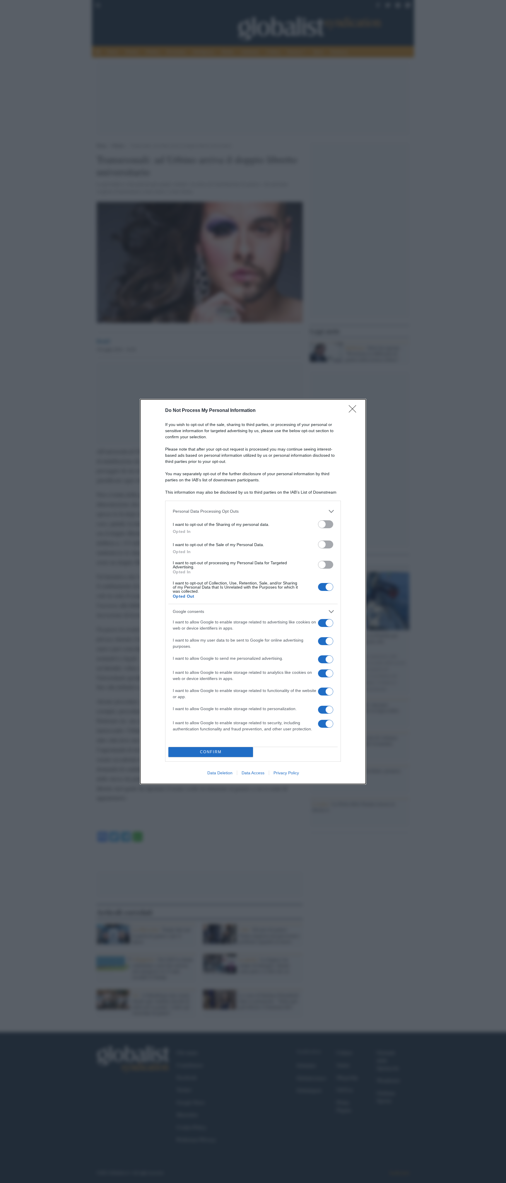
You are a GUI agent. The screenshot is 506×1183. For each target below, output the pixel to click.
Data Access (253, 773)
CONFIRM (211, 752)
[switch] (325, 524)
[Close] (354, 410)
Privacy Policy (286, 773)
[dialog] (253, 591)
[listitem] (253, 511)
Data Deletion (220, 773)
